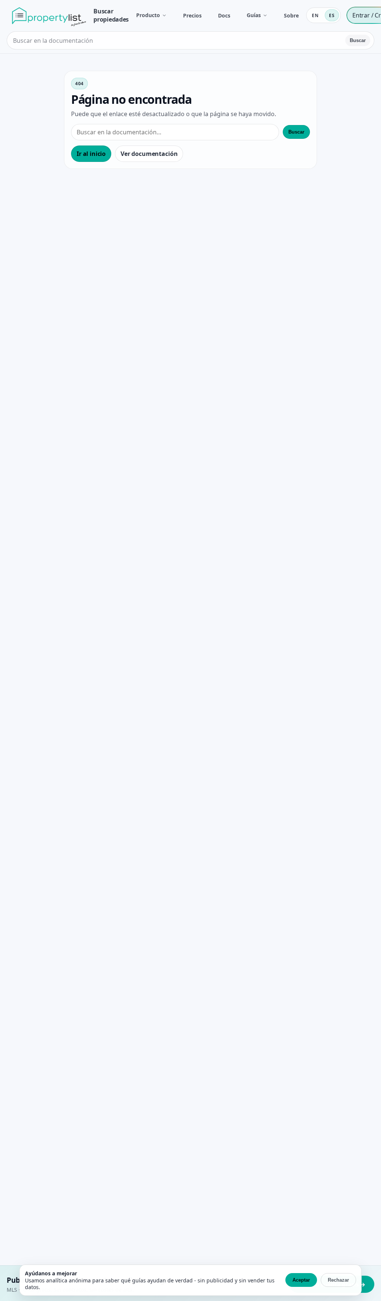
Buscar (358, 40)
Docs (224, 15)
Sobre (291, 15)
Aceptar (301, 1280)
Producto (148, 15)
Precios (192, 15)
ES (332, 15)
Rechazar (338, 1280)
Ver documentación (149, 154)
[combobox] (177, 40)
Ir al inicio (91, 154)
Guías (254, 15)
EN (315, 15)
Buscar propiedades (110, 15)
